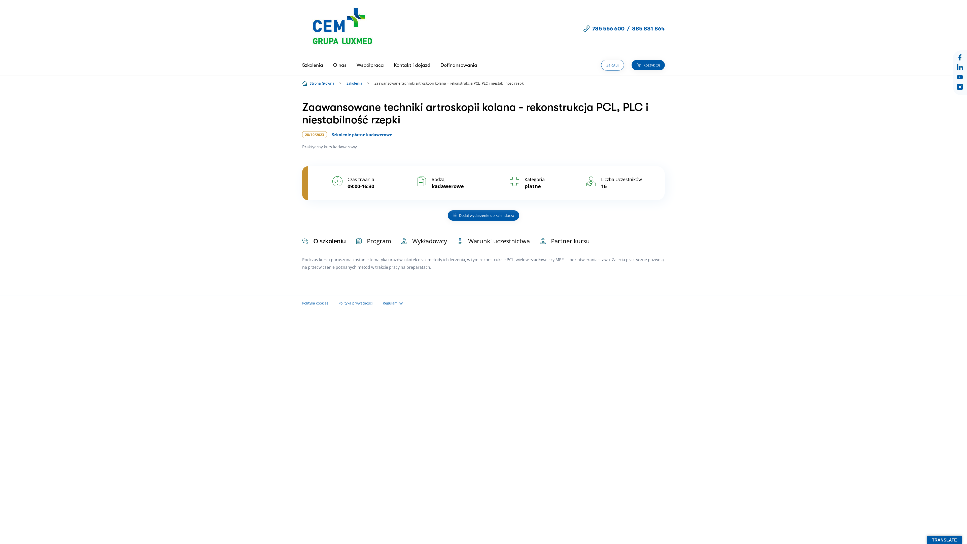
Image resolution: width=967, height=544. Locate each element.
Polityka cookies (315, 303)
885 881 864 (648, 28)
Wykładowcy (429, 241)
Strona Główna (322, 83)
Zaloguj (612, 65)
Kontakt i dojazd (412, 65)
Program (379, 241)
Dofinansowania (458, 65)
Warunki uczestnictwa (499, 241)
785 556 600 (608, 28)
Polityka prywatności (355, 303)
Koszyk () (651, 65)
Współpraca (370, 65)
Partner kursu (570, 241)
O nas (340, 65)
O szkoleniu (329, 241)
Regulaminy (393, 303)
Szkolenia (312, 65)
